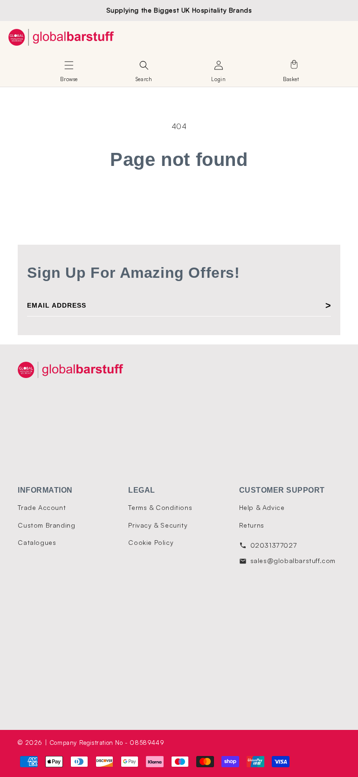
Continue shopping (179, 201)
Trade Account (42, 507)
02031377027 (273, 545)
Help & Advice (262, 507)
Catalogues (37, 542)
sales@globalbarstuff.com (293, 560)
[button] (69, 65)
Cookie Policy (150, 542)
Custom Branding (46, 525)
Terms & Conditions (160, 507)
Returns (251, 525)
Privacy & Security (157, 525)
